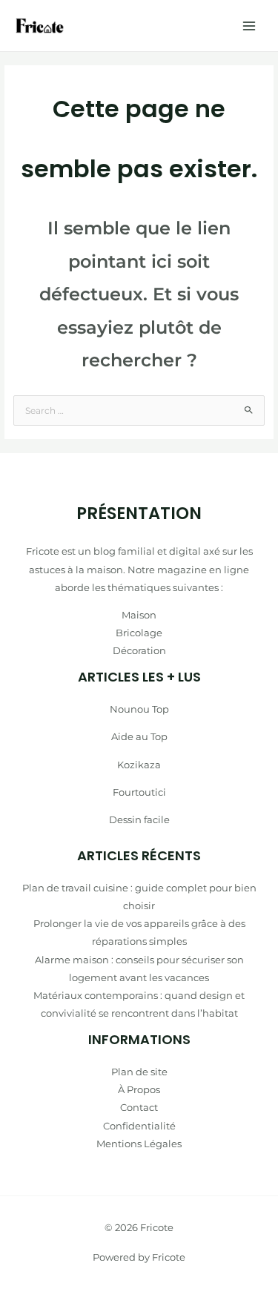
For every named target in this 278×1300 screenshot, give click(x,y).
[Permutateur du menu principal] (249, 26)
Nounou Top (139, 709)
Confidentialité (139, 1126)
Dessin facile (139, 819)
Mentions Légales (139, 1143)
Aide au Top (139, 736)
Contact (139, 1107)
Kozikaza (139, 765)
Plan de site (139, 1072)
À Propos (139, 1089)
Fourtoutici (139, 792)
